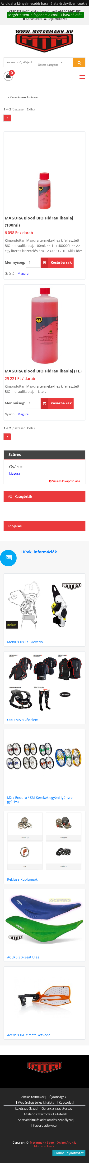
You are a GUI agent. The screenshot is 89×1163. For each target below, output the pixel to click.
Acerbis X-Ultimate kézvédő (28, 1035)
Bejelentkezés (57, 19)
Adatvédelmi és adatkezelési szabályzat (45, 1119)
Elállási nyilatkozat (69, 1153)
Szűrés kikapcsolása (66, 481)
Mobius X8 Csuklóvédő (25, 642)
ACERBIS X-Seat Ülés (23, 957)
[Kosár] (8, 76)
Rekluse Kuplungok (22, 879)
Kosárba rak (61, 262)
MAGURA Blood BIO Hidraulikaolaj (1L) (43, 371)
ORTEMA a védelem (22, 719)
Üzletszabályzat (26, 1108)
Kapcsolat (66, 1102)
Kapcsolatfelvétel (45, 1125)
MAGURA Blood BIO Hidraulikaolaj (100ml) (39, 221)
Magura (23, 273)
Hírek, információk (39, 552)
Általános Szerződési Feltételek (45, 1114)
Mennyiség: (15, 262)
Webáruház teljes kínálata (36, 1102)
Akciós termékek (33, 1096)
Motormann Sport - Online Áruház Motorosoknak (53, 1144)
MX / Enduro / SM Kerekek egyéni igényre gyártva (40, 799)
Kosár (30, 19)
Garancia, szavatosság (57, 1108)
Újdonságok (57, 1096)
